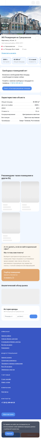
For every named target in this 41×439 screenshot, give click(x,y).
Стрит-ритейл (6, 379)
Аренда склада (6, 357)
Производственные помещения (12, 363)
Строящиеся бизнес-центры (11, 342)
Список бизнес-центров (9, 339)
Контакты (4, 392)
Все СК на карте (6, 366)
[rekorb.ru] (11, 3)
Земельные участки (8, 369)
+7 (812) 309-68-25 (16, 83)
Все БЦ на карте (6, 345)
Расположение (31, 32)
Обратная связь (8, 414)
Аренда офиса (6, 336)
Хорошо (9, 433)
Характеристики (17, 32)
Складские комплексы (8, 360)
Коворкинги (5, 348)
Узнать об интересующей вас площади (17, 88)
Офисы (5, 32)
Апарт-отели (5, 382)
